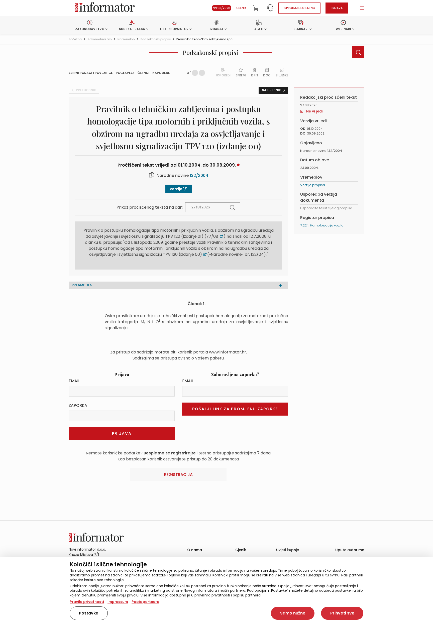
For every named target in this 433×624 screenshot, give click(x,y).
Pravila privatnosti (87, 601)
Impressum (117, 601)
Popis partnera (145, 601)
